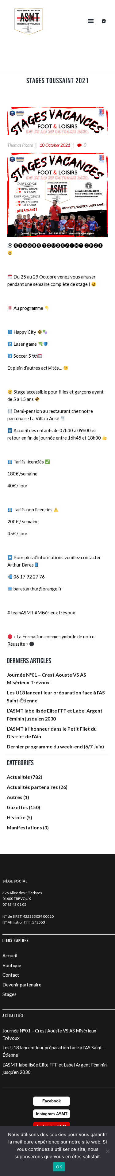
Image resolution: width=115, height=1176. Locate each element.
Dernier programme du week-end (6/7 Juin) (55, 746)
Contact (10, 975)
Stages (9, 994)
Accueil (9, 955)
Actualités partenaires (32, 787)
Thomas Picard (20, 145)
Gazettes (17, 807)
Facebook (51, 1101)
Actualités (18, 777)
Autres (14, 797)
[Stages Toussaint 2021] (57, 121)
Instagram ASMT (51, 1114)
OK (59, 1166)
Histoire (16, 817)
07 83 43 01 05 (14, 904)
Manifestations (24, 827)
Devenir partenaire (21, 984)
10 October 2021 (55, 145)
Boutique (11, 965)
